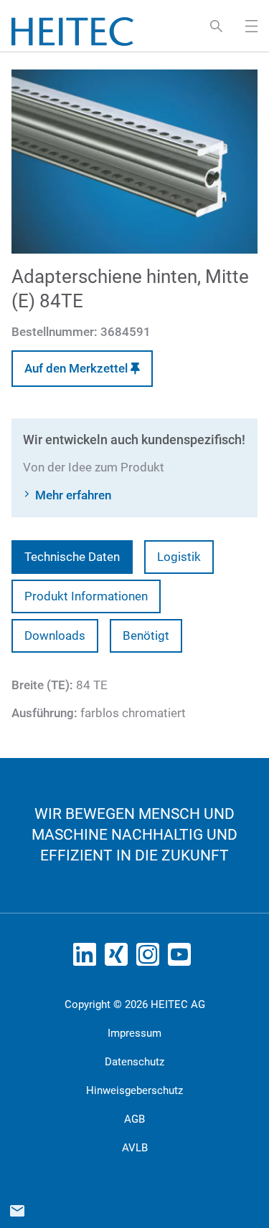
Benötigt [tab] (146, 635)
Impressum (134, 1033)
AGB (134, 1119)
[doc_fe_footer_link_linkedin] (87, 958)
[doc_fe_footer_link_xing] (119, 958)
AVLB (135, 1147)
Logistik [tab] (179, 557)
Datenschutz (134, 1061)
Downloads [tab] (54, 635)
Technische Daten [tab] (72, 557)
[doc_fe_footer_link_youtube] (182, 958)
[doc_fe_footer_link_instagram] (150, 958)
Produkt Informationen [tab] (86, 596)
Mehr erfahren (73, 495)
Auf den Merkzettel (77, 368)
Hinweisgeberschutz (134, 1090)
